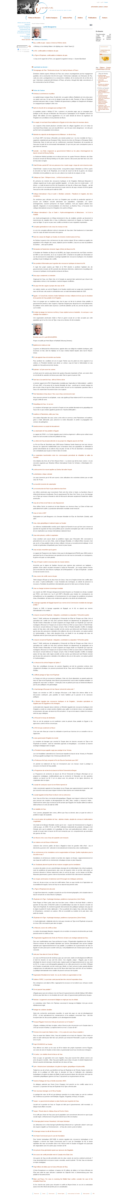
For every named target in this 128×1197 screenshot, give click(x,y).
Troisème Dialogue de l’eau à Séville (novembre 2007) (49, 1081)
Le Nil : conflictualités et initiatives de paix (45, 51)
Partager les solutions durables (42, 1009)
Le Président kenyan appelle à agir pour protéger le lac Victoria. (52, 750)
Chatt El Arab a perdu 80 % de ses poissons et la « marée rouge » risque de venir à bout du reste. (63, 165)
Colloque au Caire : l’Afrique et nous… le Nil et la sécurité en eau (52, 177)
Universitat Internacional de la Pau (103, 81)
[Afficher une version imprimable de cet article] (90, 25)
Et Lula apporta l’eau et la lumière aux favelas (47, 357)
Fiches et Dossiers (34, 18)
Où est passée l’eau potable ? (42, 989)
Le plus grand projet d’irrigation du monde (45, 738)
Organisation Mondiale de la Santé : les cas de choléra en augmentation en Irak (57, 975)
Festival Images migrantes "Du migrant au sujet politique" (104, 77)
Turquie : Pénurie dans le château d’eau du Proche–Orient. (51, 1111)
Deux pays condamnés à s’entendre (44, 275)
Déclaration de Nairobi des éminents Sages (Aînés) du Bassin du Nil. (54, 249)
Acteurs (104, 18)
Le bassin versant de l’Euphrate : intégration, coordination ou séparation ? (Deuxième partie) (61, 615)
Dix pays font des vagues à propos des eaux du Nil (48, 285)
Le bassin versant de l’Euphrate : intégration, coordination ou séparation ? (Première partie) (60, 640)
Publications (92, 18)
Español (101, 2)
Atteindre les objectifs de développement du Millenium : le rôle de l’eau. (54, 134)
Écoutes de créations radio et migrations (103, 85)
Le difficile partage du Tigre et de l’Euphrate (46, 675)
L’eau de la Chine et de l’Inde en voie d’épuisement (48, 503)
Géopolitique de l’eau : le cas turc (43, 404)
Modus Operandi (26, 39)
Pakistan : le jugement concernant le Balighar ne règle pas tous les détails (55, 999)
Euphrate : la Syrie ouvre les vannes (44, 369)
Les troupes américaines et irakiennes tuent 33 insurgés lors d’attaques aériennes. (58, 879)
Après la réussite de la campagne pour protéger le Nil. (49, 108)
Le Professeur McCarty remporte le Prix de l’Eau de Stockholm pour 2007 (55, 760)
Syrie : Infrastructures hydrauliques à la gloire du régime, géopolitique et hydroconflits (59, 1066)
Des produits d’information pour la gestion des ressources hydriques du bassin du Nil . (59, 263)
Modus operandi (86, 1193)
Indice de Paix (67, 18)
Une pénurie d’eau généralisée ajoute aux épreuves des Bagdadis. (53, 1150)
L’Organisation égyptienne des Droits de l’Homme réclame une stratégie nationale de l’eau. (60, 938)
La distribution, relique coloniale (42, 474)
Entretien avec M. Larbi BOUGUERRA (45, 337)
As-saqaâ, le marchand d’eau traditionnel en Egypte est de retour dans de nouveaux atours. (61, 122)
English (98, 2)
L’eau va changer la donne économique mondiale (48, 588)
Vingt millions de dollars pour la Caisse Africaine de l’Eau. (50, 1167)
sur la (24, 51)
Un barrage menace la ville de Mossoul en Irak (47, 1131)
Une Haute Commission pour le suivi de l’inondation (49, 1136)
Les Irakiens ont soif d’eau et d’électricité (45, 842)
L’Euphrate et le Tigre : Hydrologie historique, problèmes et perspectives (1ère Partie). (59, 899)
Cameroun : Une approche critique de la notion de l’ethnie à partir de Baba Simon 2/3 (104, 108)
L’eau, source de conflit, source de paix (45, 576)
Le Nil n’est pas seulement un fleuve (44, 728)
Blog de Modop (103, 73)
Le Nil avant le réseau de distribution (44, 718)
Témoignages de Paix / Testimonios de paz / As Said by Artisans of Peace (55, 70)
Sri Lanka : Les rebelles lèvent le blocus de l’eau (47, 1054)
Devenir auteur (51, 1193)
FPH (93, 1193)
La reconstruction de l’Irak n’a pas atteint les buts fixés (49, 488)
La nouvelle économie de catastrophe (44, 484)
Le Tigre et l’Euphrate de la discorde (44, 889)
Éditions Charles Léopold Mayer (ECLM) (103, 68)
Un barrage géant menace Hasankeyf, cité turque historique (51, 1121)
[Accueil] (45, 13)
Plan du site (36, 1193)
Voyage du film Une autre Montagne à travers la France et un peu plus (104, 92)
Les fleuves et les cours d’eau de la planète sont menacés (50, 838)
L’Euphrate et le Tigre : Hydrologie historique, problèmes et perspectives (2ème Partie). (59, 917)
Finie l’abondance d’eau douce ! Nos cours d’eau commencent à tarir (54, 394)
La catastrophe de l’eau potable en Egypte (46, 431)
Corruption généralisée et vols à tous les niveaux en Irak (50, 227)
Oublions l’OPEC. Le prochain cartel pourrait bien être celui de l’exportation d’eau (57, 979)
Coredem (26, 51)
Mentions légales (61, 1193)
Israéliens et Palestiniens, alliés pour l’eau (45, 414)
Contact (106, 6)
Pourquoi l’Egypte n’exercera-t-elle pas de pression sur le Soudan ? (53, 1022)
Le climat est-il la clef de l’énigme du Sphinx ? (47, 662)
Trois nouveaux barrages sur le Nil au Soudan (47, 1091)
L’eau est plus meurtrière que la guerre (45, 549)
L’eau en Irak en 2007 (39, 513)
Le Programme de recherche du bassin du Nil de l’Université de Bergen (55, 770)
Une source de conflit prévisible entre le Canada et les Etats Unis (53, 1154)
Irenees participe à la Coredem (74, 1193)
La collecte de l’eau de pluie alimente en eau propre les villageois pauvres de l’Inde (58, 441)
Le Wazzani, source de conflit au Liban (45, 928)
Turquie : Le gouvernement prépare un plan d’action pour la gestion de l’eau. (56, 1101)
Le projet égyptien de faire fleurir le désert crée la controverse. (52, 795)
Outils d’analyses (51, 18)
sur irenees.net (24, 49)
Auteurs (101, 6)
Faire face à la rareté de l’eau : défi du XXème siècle (49, 379)
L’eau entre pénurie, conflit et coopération (45, 535)
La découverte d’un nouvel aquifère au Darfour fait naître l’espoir (52, 469)
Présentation (94, 6)
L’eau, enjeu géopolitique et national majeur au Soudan (49, 523)
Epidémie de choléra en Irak (41, 345)
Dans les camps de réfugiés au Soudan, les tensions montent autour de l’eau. (56, 237)
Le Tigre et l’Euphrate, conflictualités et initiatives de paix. (50, 55)
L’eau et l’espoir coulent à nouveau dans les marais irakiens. (51, 562)
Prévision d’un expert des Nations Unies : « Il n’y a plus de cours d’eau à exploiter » (58, 1032)
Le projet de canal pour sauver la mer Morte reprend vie (50, 784)
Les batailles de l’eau (39, 809)
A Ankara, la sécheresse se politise (44, 93)
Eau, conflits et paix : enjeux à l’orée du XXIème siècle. (50, 43)
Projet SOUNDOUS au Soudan (42, 1044)
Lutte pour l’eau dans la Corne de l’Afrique (45, 954)
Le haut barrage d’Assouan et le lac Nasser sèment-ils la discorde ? (53, 689)
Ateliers (80, 18)
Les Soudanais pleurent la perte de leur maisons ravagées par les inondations (56, 864)
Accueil (33, 23)
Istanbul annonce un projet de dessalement (46, 426)
